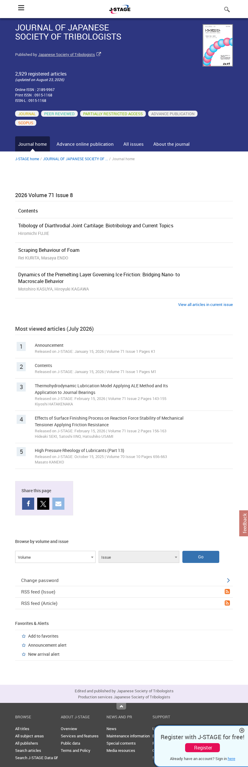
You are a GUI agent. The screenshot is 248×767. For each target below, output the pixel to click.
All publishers (26, 743)
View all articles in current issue (205, 304)
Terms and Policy (75, 750)
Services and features (80, 736)
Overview (69, 728)
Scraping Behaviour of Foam (49, 250)
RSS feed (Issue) (38, 592)
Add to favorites (43, 636)
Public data (70, 743)
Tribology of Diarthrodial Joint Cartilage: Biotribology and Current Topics (95, 225)
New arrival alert (44, 654)
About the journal (171, 144)
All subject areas (29, 736)
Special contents (121, 743)
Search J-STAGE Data (34, 757)
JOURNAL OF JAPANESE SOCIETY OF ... (75, 158)
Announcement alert (47, 645)
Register (203, 747)
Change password (40, 580)
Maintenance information (128, 736)
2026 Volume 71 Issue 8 (44, 195)
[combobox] (55, 557)
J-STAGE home (27, 158)
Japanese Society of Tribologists (66, 54)
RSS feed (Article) (39, 603)
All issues (133, 144)
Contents (28, 210)
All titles (22, 728)
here (231, 758)
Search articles (28, 750)
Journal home (32, 144)
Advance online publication (85, 144)
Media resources (120, 750)
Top (121, 706)
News (111, 728)
